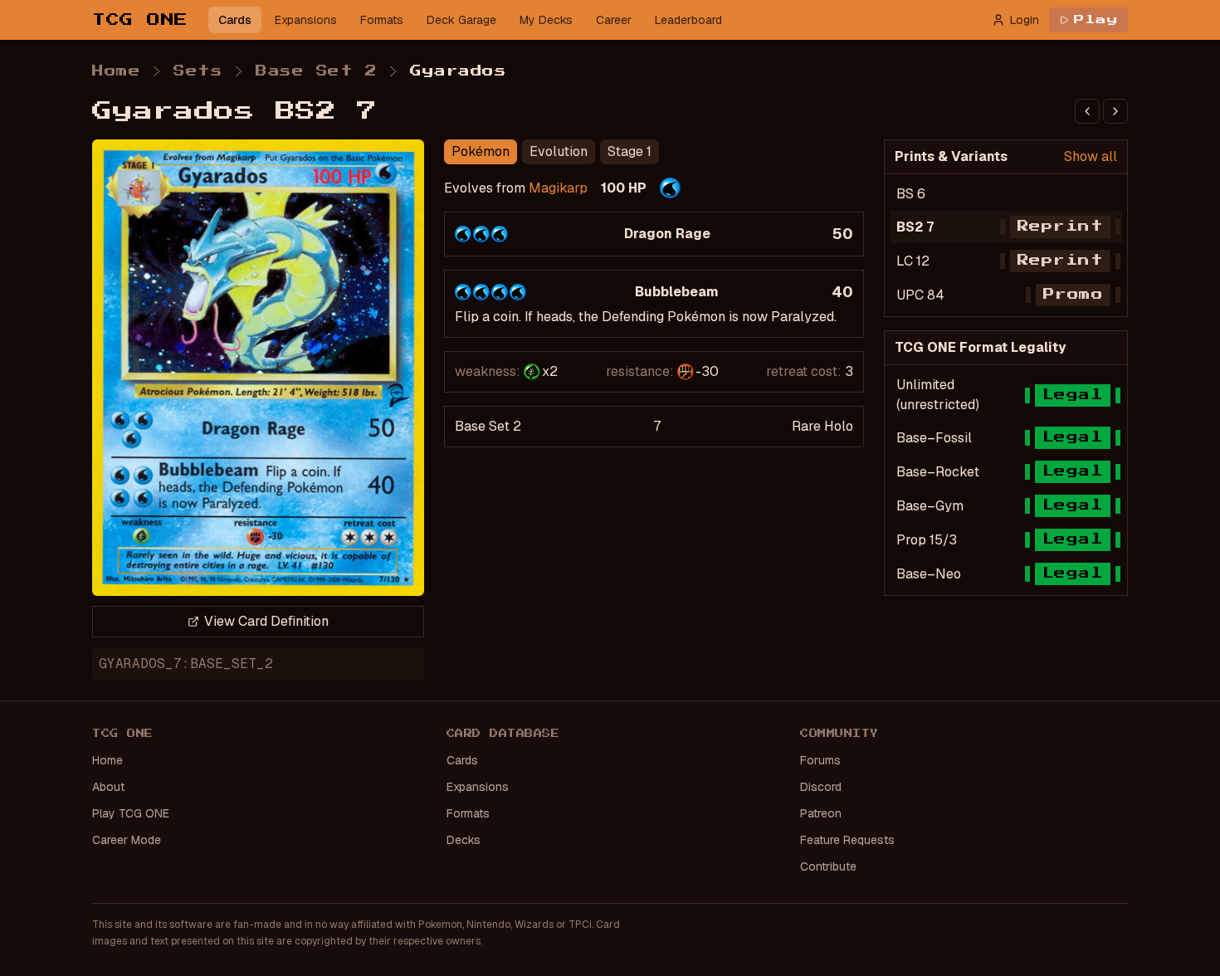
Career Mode (126, 839)
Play (1096, 20)
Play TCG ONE (130, 813)
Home (116, 71)
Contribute (828, 866)
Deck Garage (461, 19)
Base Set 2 (316, 71)
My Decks (546, 19)
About (108, 786)
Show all (1090, 156)
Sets (197, 71)
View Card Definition (266, 621)
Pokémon (480, 151)
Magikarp (558, 188)
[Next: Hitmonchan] (1115, 111)
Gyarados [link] (458, 71)
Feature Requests (847, 839)
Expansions (306, 19)
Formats (381, 19)
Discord (821, 786)
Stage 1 (629, 151)
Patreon (821, 813)
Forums (820, 760)
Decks (464, 839)
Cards (234, 19)
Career (614, 19)
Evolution (558, 151)
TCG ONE (140, 20)
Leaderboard (688, 19)
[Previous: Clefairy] (1087, 111)
